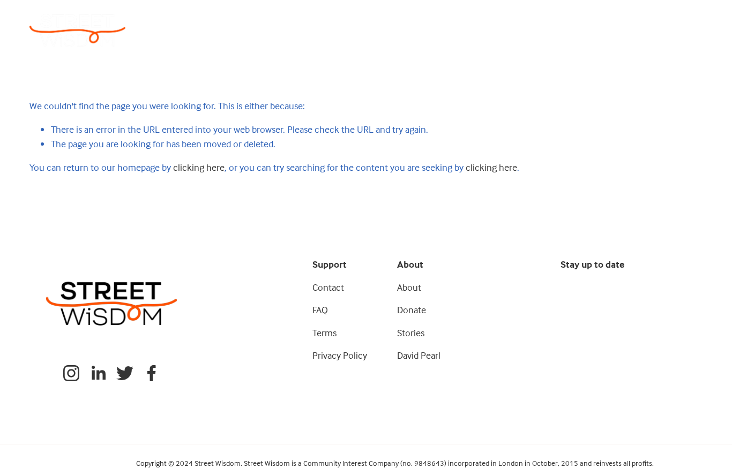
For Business (672, 30)
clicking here (199, 167)
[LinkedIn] (98, 373)
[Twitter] (124, 373)
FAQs (614, 30)
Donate (512, 30)
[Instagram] (71, 373)
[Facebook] (151, 373)
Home (408, 30)
